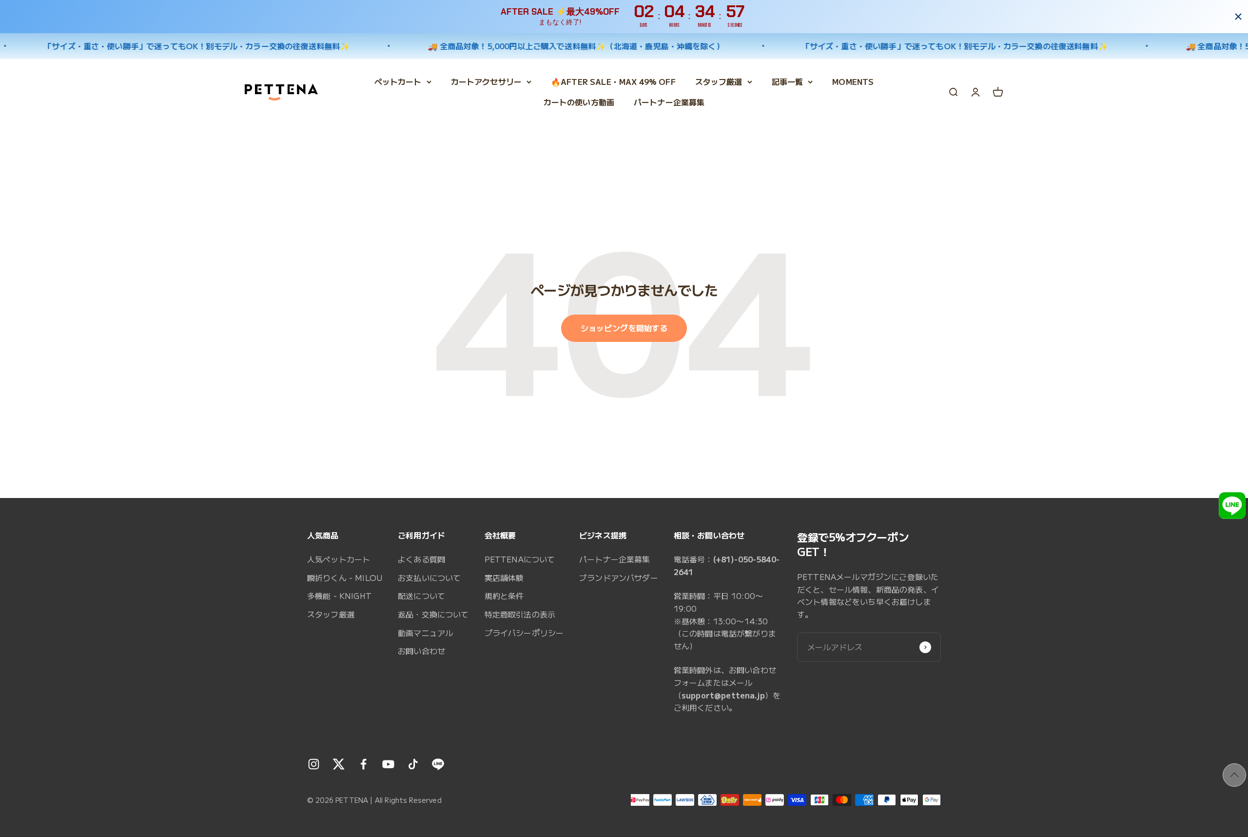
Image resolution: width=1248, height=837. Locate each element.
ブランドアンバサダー (618, 577)
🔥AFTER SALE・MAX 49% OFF (613, 81)
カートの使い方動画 (579, 102)
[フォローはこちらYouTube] (388, 764)
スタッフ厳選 (718, 81)
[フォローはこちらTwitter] (338, 764)
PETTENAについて (520, 559)
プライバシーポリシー (524, 632)
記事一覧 (787, 81)
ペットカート (398, 81)
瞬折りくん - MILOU (344, 577)
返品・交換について (433, 614)
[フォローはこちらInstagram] (313, 764)
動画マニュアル (425, 632)
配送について (421, 595)
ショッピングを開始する (624, 328)
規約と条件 (504, 595)
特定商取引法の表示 (520, 614)
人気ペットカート (338, 559)
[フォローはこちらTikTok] (413, 764)
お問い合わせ (421, 651)
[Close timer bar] (1238, 16)
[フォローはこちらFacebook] (363, 764)
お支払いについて (429, 577)
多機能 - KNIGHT (339, 595)
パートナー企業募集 (669, 102)
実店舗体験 (504, 577)
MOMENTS (853, 81)
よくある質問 (421, 559)
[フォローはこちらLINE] (438, 764)
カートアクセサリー (486, 81)
